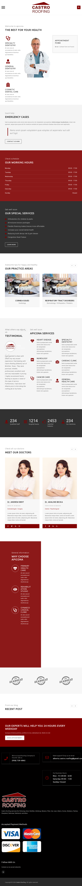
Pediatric (54, 509)
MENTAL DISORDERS (60, 301)
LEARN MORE (11, 244)
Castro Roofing (21, 882)
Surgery (60, 509)
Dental (11, 509)
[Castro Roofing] (41, 7)
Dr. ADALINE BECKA (17, 502)
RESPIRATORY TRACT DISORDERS (22, 301)
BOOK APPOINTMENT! (14, 738)
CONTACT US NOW (13, 141)
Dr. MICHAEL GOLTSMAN (57, 502)
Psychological (18, 509)
